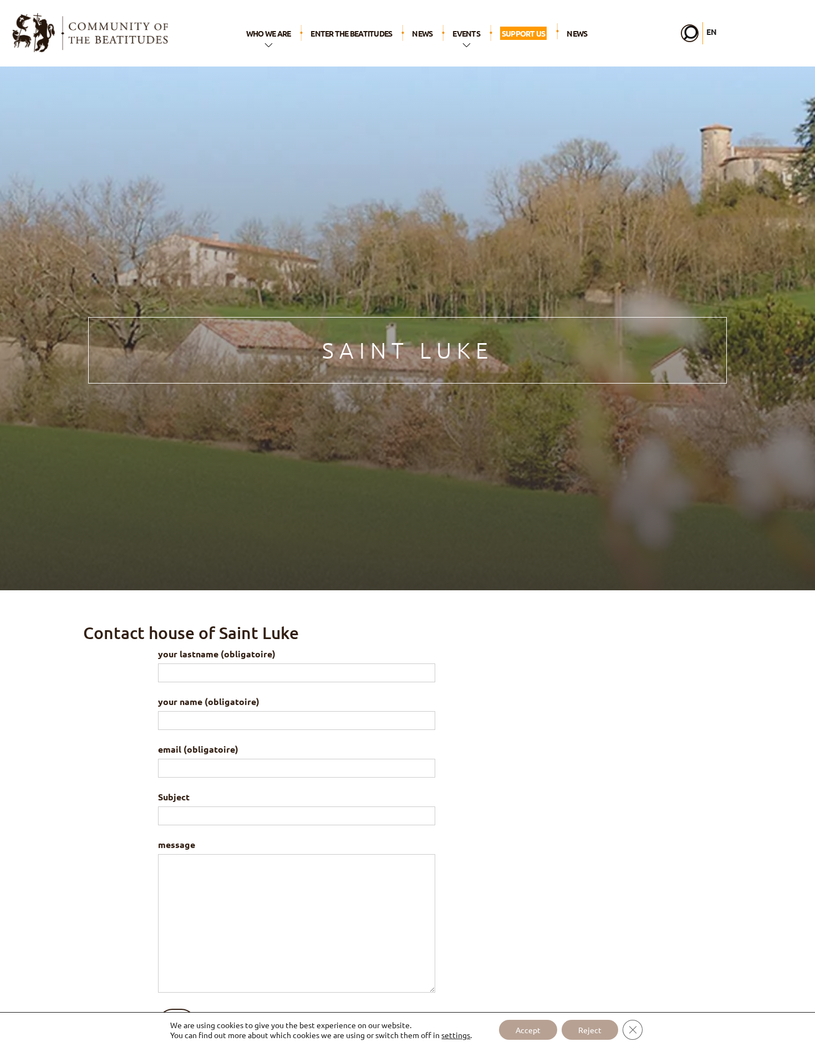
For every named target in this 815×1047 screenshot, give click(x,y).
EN (711, 32)
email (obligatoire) (198, 749)
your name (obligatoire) (208, 701)
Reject (590, 1030)
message (176, 844)
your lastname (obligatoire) (217, 654)
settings (455, 1035)
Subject (174, 797)
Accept (528, 1030)
